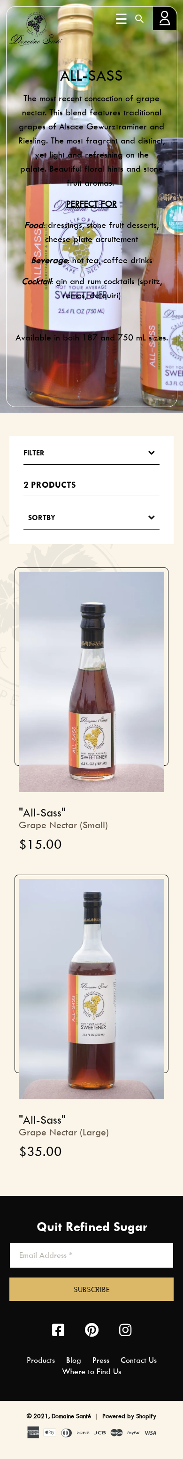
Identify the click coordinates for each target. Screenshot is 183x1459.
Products (41, 1360)
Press (100, 1360)
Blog (73, 1360)
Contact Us (139, 1360)
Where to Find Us (91, 1371)
